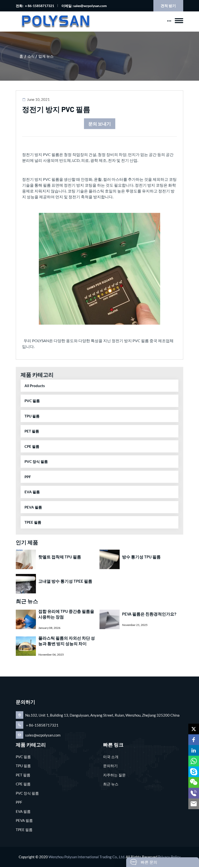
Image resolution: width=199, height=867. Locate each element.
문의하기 (110, 765)
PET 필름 (32, 431)
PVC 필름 (32, 401)
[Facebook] (193, 739)
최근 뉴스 (110, 784)
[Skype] (193, 771)
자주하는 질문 (114, 775)
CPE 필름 (32, 446)
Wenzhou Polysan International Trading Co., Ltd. (87, 857)
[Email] (193, 803)
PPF (28, 477)
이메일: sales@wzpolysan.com (84, 6)
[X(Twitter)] (193, 729)
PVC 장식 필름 (36, 461)
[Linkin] (193, 750)
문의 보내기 (99, 123)
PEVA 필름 (33, 507)
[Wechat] (193, 782)
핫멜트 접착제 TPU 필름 (59, 556)
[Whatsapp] (193, 761)
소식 (31, 56)
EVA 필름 (32, 492)
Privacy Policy (169, 857)
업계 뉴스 (46, 56)
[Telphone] (193, 793)
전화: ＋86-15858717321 (35, 6)
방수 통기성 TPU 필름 (141, 556)
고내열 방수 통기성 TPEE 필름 (65, 581)
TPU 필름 (32, 416)
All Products (35, 385)
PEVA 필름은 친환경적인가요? (149, 613)
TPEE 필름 (33, 522)
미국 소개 (110, 756)
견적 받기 (168, 5)
